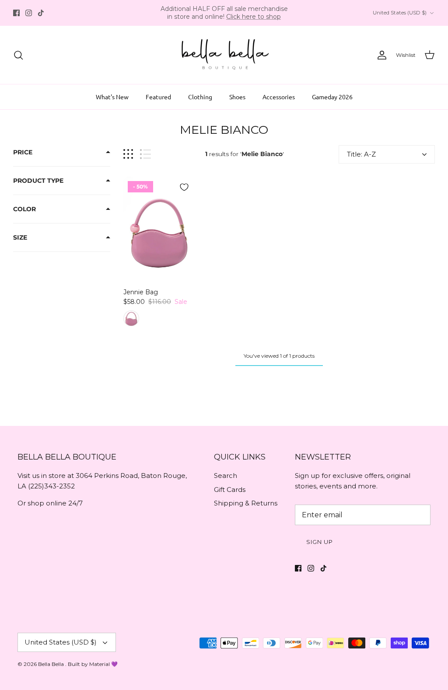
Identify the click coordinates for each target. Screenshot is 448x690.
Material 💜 (103, 664)
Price (22, 152)
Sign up (319, 541)
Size (20, 237)
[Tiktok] (41, 13)
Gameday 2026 (332, 97)
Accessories (278, 97)
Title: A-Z (361, 154)
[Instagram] (28, 13)
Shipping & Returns (245, 503)
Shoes (237, 97)
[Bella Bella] (224, 55)
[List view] (145, 154)
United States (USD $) (400, 12)
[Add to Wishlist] (184, 187)
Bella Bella (51, 664)
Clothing (200, 97)
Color (24, 209)
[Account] (380, 55)
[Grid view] (128, 154)
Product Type (38, 181)
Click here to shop (253, 17)
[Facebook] (16, 13)
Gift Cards (229, 489)
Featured (158, 97)
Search (225, 475)
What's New (112, 97)
